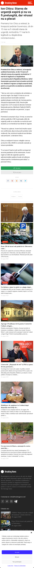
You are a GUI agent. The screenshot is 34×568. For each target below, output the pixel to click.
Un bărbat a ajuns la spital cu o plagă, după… (16, 287)
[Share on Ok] (16, 180)
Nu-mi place (18, 172)
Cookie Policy (10, 565)
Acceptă (17, 552)
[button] (31, 532)
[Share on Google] (12, 180)
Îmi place (17, 168)
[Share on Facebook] (8, 180)
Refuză (17, 557)
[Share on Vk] (21, 180)
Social (20, 196)
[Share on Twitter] (25, 180)
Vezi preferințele (17, 561)
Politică (13, 196)
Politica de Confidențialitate (20, 565)
